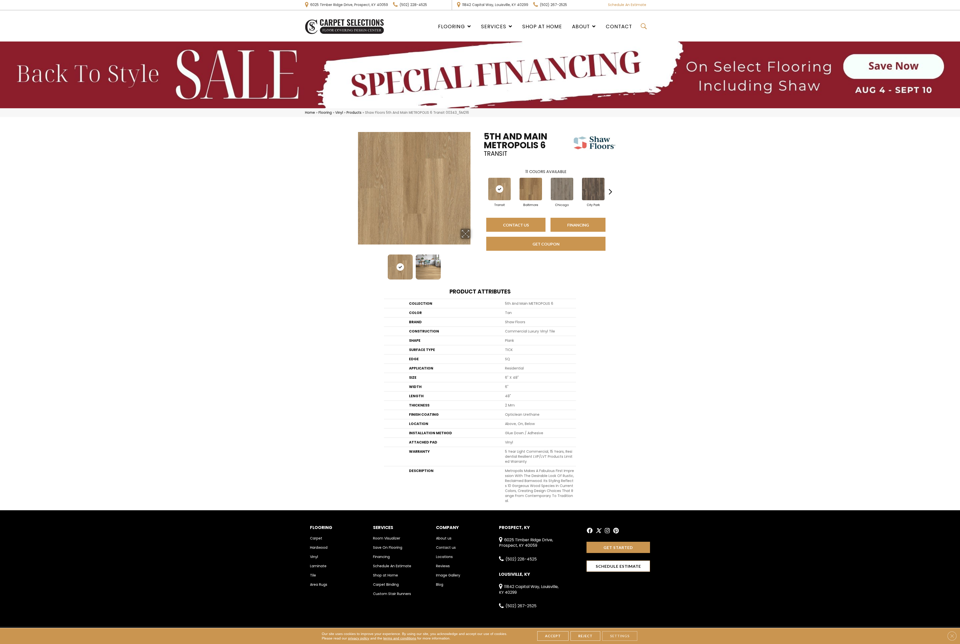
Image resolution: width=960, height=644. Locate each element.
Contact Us (516, 224)
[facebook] (589, 531)
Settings (620, 636)
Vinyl (339, 112)
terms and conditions (399, 638)
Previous (354, 264)
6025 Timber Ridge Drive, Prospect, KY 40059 (349, 4)
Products (354, 112)
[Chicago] (562, 189)
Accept (553, 636)
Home (310, 112)
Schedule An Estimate (627, 4)
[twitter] (598, 531)
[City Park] (593, 189)
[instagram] (607, 531)
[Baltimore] (530, 189)
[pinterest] (616, 531)
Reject (585, 636)
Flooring (325, 112)
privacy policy (358, 638)
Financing (578, 224)
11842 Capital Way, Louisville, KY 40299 (495, 4)
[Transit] (499, 189)
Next (473, 264)
